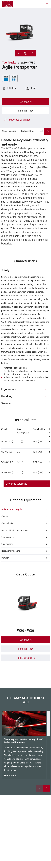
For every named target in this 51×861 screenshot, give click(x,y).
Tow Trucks (9, 62)
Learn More (10, 775)
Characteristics (9, 131)
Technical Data (28, 131)
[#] (46, 270)
